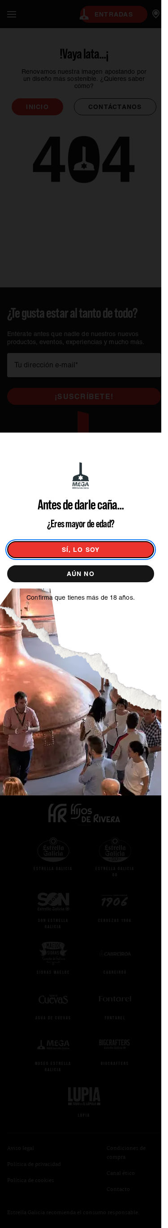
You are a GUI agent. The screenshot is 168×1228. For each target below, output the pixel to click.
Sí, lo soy (81, 550)
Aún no (81, 574)
